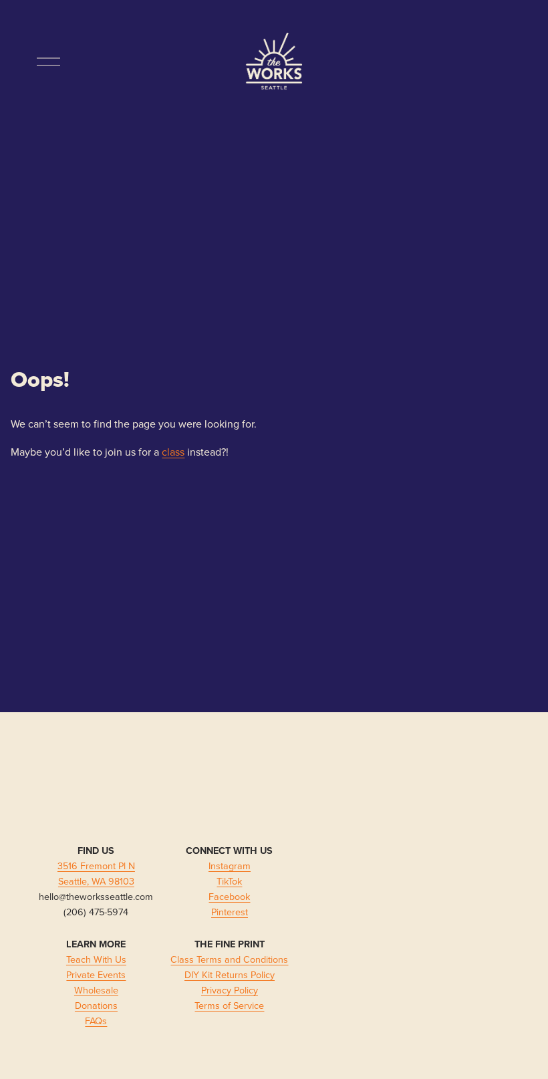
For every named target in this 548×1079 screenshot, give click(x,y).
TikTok (229, 881)
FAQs (96, 1021)
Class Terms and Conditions (229, 959)
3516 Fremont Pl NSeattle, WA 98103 (96, 873)
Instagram (230, 866)
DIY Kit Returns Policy (229, 974)
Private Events (96, 974)
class (173, 451)
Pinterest (229, 912)
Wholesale (96, 990)
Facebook (229, 896)
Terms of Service (229, 1005)
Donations (96, 1005)
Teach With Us (96, 959)
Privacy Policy (229, 990)
